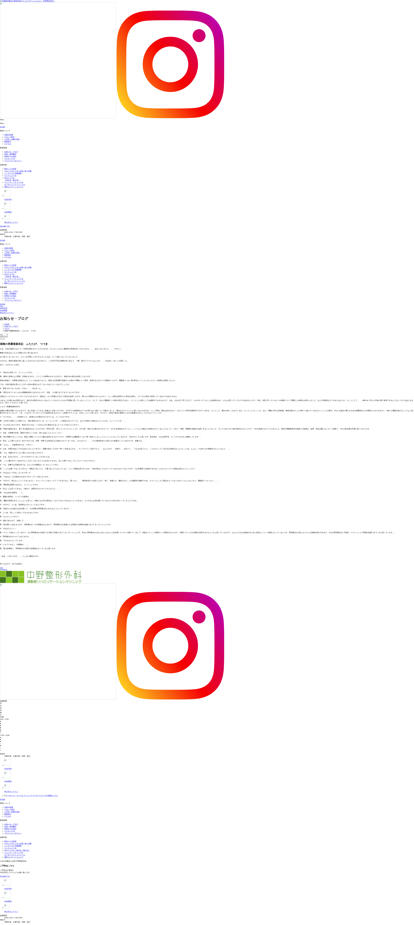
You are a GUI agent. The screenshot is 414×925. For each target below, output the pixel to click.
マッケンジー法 (10, 175)
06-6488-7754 (5, 226)
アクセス (7, 144)
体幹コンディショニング (13, 187)
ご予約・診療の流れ (12, 139)
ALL (1, 568)
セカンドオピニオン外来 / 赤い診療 (17, 171)
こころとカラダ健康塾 (13, 173)
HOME (2, 127)
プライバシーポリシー (13, 161)
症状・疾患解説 (10, 154)
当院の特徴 (8, 135)
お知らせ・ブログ (11, 152)
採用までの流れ (10, 156)
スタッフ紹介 (9, 137)
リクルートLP (9, 158)
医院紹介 (7, 141)
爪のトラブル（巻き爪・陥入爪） (17, 850)
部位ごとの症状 (10, 169)
